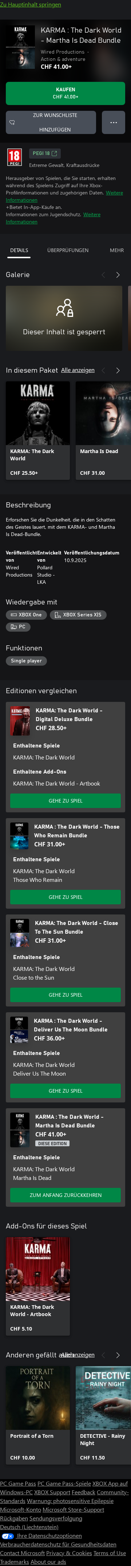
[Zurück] (103, 275)
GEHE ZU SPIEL (66, 800)
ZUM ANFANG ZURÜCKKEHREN (66, 1195)
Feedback (83, 1492)
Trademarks (14, 1561)
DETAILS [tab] (19, 250)
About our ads (48, 1561)
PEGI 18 (41, 153)
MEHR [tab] (117, 250)
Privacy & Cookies (69, 1553)
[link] (38, 430)
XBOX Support (52, 1492)
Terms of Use (110, 1553)
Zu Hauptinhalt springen (30, 4)
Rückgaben (14, 1518)
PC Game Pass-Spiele (64, 1483)
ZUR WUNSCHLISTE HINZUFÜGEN (55, 122)
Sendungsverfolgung (55, 1518)
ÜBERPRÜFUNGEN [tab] (67, 250)
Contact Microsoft (22, 1553)
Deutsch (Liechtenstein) (29, 1527)
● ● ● (113, 122)
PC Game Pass (18, 1483)
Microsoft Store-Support (73, 1509)
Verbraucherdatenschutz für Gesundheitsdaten (58, 1544)
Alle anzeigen (78, 369)
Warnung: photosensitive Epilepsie (70, 1500)
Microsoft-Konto (20, 1509)
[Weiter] (118, 275)
